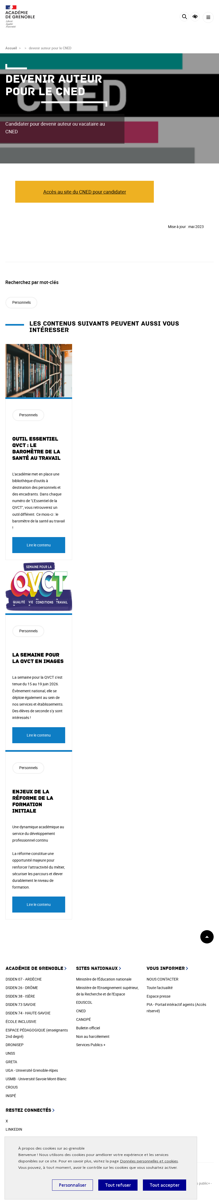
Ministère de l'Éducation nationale (103, 979)
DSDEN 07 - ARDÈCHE (24, 979)
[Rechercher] (184, 17)
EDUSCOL (84, 1002)
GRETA (11, 1061)
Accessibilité (195, 16)
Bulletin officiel (88, 1027)
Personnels (21, 302)
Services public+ (197, 1183)
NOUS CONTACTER (162, 979)
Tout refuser (118, 1185)
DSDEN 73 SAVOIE (21, 1004)
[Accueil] (20, 16)
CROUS (12, 1087)
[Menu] (208, 17)
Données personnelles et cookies (149, 1161)
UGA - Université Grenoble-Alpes (32, 1070)
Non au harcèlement (93, 1036)
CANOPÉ (83, 1019)
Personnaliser (72, 1185)
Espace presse (158, 996)
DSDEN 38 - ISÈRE (20, 996)
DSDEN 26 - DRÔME (22, 987)
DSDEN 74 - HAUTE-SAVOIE (28, 1012)
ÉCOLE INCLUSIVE (21, 1021)
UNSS (10, 1053)
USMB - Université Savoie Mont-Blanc (36, 1078)
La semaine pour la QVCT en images (38, 658)
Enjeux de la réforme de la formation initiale (32, 801)
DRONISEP (15, 1044)
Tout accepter (164, 1185)
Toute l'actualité (160, 987)
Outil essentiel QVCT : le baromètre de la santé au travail (36, 448)
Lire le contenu (39, 544)
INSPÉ (11, 1095)
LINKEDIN (14, 1129)
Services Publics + (90, 1044)
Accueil (11, 48)
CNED (81, 1010)
